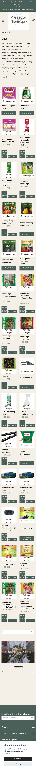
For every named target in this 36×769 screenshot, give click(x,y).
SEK (17, 6)
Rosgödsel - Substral (24, 575)
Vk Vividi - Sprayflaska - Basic (26, 423)
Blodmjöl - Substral (27, 539)
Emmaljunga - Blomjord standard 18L (9, 306)
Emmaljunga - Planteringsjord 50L (8, 348)
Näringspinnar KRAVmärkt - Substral (25, 271)
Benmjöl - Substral (9, 575)
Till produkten (9, 112)
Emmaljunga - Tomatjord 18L (25, 348)
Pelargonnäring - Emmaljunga (8, 271)
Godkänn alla (18, 758)
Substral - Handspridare (25, 463)
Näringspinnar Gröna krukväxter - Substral (9, 193)
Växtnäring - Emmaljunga (24, 193)
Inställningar (18, 764)
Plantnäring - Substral (24, 117)
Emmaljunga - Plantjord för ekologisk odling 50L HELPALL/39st (27, 615)
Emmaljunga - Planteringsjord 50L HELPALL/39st (9, 615)
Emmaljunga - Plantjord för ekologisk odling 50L (26, 307)
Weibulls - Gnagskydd (6, 461)
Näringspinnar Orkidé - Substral (8, 151)
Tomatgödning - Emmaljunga (8, 232)
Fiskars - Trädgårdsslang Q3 (9, 537)
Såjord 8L (5, 387)
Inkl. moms (17, 4)
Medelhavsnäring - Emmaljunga (27, 234)
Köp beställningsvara (27, 186)
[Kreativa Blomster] (17, 27)
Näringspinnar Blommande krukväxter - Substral (25, 152)
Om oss (5, 738)
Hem (3, 43)
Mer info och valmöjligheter (8, 123)
